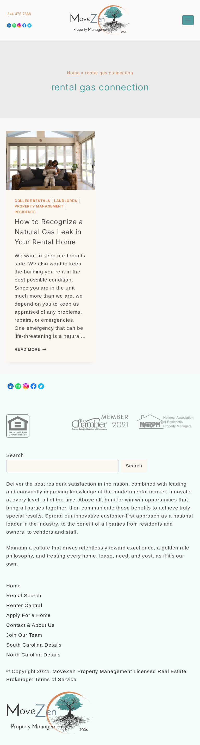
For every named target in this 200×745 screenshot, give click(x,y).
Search (15, 455)
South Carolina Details (34, 645)
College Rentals (32, 201)
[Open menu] (188, 20)
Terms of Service (55, 679)
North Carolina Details (33, 654)
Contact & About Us (30, 625)
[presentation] (50, 160)
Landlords (65, 201)
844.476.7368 (19, 14)
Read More (31, 349)
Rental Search (23, 595)
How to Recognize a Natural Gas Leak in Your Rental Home (49, 232)
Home (73, 72)
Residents (25, 212)
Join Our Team (24, 635)
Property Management (39, 206)
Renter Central (24, 605)
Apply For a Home (28, 615)
